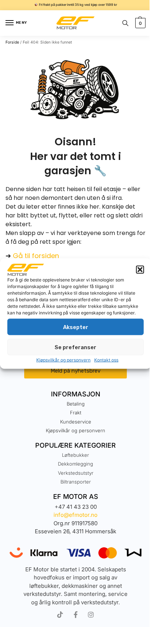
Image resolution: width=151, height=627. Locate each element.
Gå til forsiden (36, 255)
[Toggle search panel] (125, 23)
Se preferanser (75, 347)
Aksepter (75, 327)
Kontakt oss (106, 360)
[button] (140, 269)
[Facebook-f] (75, 614)
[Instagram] (91, 614)
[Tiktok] (60, 614)
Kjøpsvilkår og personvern (63, 360)
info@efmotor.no (75, 514)
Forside (12, 42)
